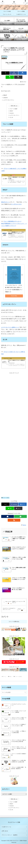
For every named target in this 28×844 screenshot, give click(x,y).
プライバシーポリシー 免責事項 (9, 835)
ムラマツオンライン (14, 115)
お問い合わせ (5, 831)
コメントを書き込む (14, 621)
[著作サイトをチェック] (7, 516)
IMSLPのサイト (5, 202)
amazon (12, 113)
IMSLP (11, 111)
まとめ (11, 117)
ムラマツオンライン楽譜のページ (10, 327)
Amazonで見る (14, 295)
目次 (12, 105)
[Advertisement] (14, 434)
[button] (18, 77)
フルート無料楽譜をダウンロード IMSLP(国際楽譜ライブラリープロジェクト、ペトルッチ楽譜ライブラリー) (14, 223)
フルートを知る (6, 497)
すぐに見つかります (16, 204)
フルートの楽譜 (13, 108)
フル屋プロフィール (6, 826)
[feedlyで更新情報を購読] (20, 516)
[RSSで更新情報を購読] (14, 520)
